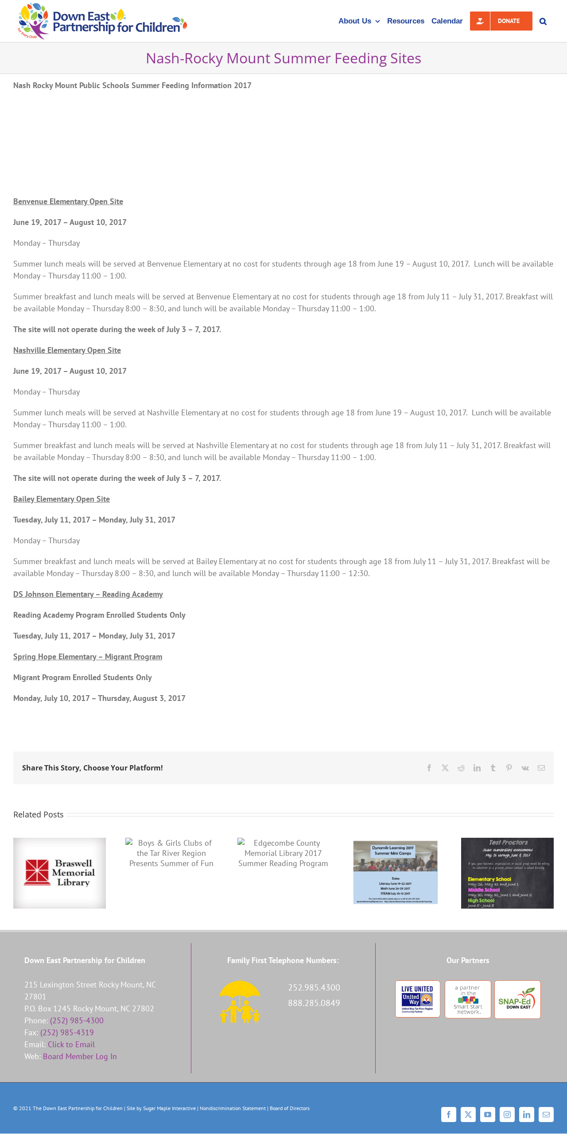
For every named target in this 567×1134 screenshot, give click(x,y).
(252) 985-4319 (67, 1032)
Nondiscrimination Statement (233, 1108)
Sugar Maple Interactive (169, 1108)
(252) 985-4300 (77, 1020)
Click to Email (71, 1044)
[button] (543, 21)
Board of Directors (290, 1108)
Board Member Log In (80, 1056)
